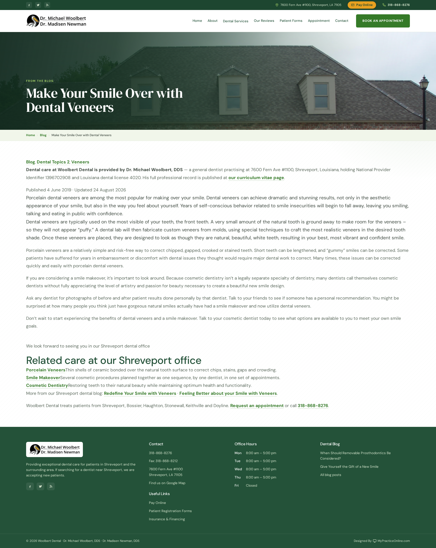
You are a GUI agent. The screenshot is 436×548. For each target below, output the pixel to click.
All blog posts (330, 475)
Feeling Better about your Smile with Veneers (228, 393)
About (213, 20)
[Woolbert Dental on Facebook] (29, 5)
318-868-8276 (399, 5)
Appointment (319, 20)
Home (197, 20)
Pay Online (364, 5)
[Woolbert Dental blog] (47, 5)
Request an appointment (257, 405)
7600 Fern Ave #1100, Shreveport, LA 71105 (310, 5)
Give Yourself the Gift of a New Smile (349, 466)
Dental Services (235, 21)
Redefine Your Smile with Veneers (140, 393)
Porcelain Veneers (45, 370)
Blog (43, 135)
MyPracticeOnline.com (394, 541)
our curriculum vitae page (256, 177)
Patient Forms (291, 20)
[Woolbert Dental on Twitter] (38, 5)
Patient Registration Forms (170, 511)
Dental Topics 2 (53, 162)
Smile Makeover (43, 377)
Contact (341, 20)
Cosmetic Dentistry (47, 385)
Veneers (80, 162)
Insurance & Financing (167, 519)
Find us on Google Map (167, 483)
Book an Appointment (383, 21)
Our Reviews (264, 20)
